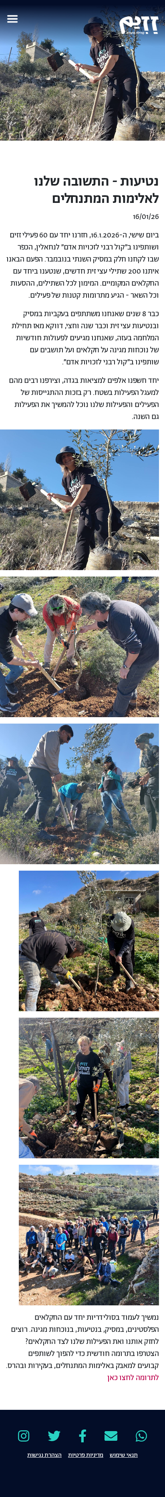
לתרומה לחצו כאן (133, 1378)
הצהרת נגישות (44, 1454)
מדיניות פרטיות (85, 1454)
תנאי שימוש (124, 1454)
